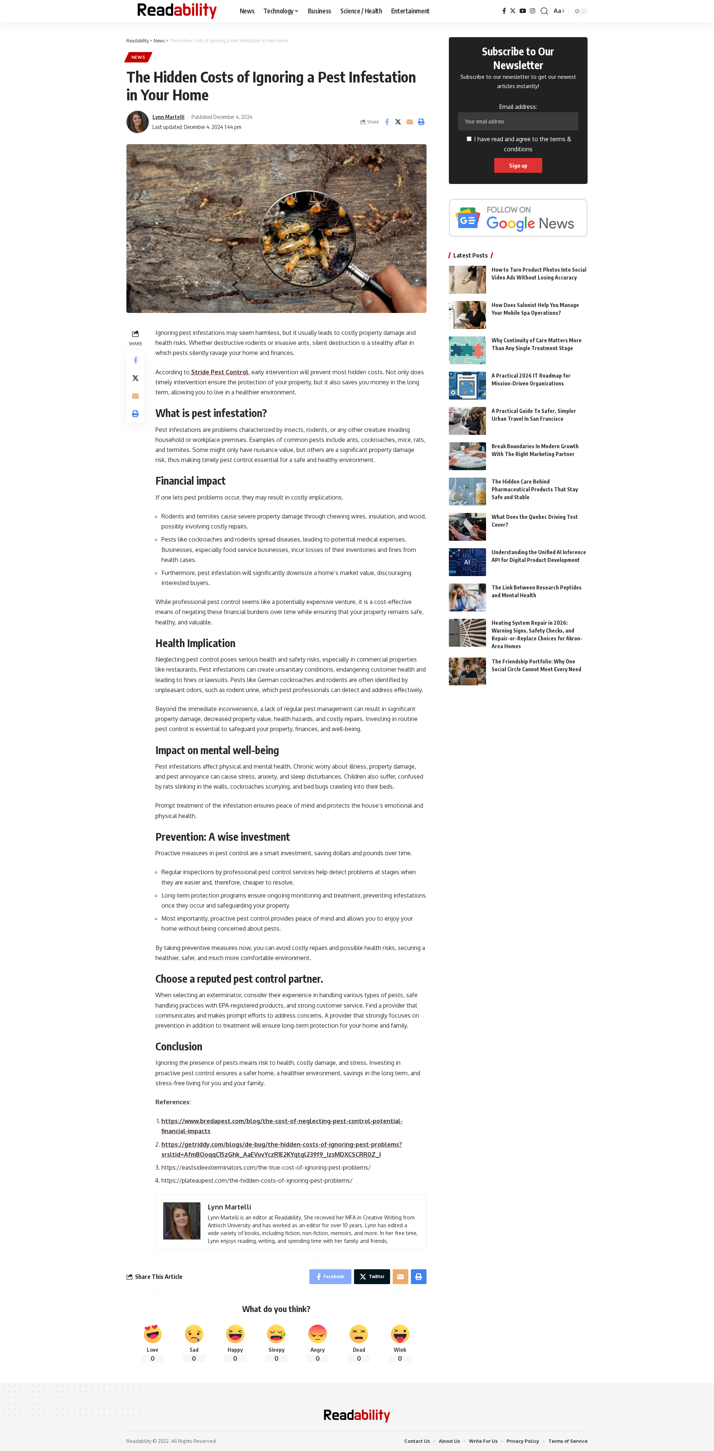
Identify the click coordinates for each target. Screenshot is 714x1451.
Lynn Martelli (168, 116)
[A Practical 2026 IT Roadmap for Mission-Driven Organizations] (467, 386)
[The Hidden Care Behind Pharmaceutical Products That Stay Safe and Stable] (467, 491)
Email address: (518, 106)
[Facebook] (504, 11)
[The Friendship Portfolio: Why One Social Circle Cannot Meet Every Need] (467, 671)
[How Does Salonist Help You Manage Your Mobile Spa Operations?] (467, 315)
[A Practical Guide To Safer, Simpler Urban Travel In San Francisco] (467, 421)
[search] (544, 11)
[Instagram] (532, 11)
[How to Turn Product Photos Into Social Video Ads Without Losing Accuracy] (467, 280)
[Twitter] (513, 11)
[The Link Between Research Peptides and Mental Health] (467, 597)
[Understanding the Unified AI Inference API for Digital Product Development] (467, 562)
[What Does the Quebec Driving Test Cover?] (467, 527)
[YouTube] (523, 11)
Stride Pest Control (219, 372)
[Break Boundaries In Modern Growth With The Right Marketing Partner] (467, 456)
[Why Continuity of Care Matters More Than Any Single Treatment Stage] (467, 350)
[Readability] (177, 11)
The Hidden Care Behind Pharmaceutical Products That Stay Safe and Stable (535, 489)
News (138, 57)
